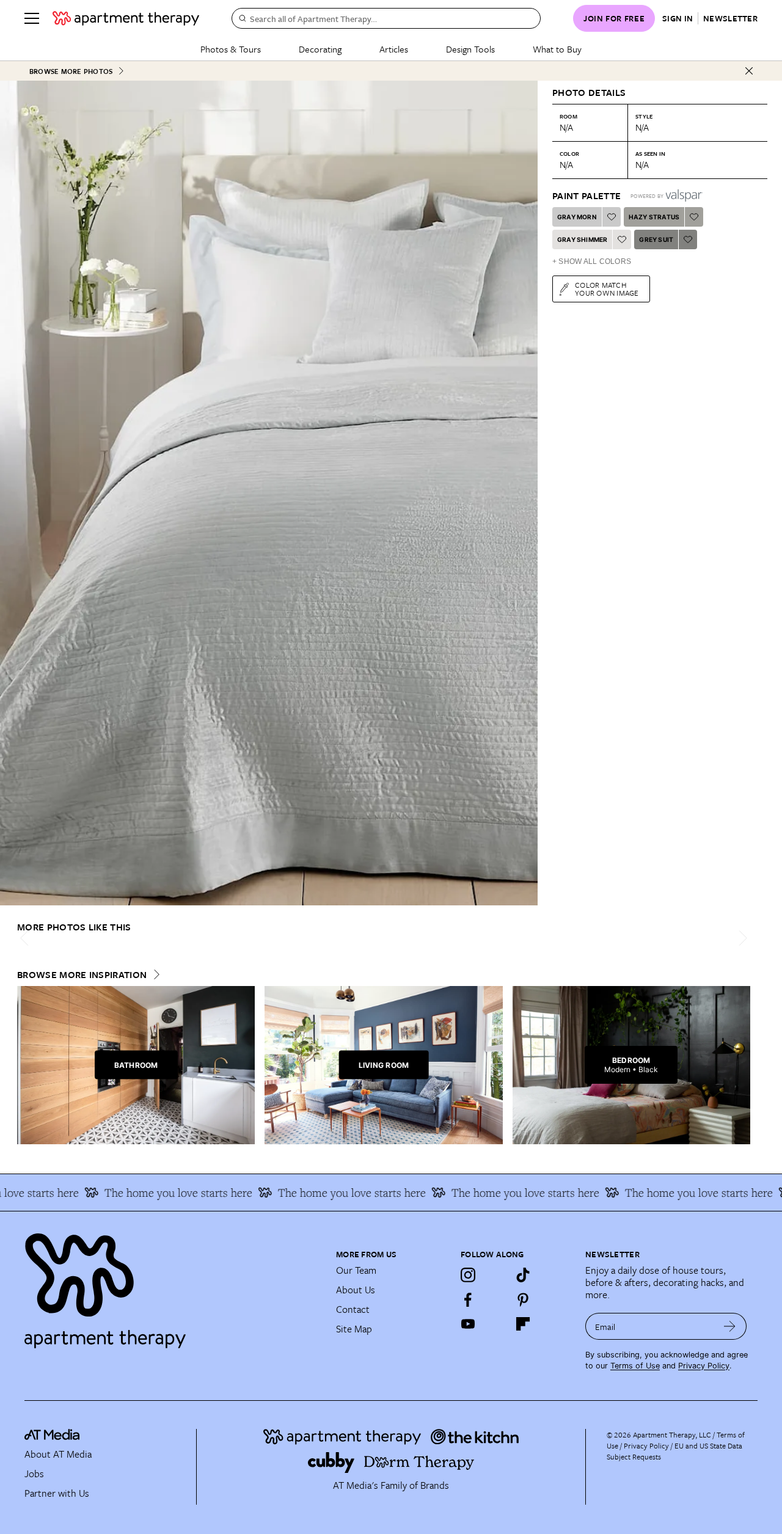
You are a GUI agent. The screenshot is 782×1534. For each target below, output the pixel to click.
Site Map (354, 1328)
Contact (353, 1309)
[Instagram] (468, 1275)
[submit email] (730, 1326)
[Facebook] (468, 1299)
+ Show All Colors (591, 261)
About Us (355, 1289)
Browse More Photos (70, 71)
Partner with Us (56, 1493)
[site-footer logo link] (51, 1436)
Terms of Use (635, 1365)
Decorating (320, 49)
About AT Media (58, 1454)
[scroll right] (740, 938)
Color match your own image (607, 288)
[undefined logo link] (126, 18)
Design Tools (470, 49)
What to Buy (557, 49)
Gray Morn (577, 217)
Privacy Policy (703, 1365)
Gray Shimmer (582, 239)
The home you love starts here (156, 1192)
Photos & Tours (230, 49)
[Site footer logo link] (172, 1285)
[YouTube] (468, 1324)
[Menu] (31, 18)
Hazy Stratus (654, 217)
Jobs (34, 1473)
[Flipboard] (523, 1324)
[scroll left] (27, 938)
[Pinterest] (523, 1299)
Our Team (356, 1270)
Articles (393, 49)
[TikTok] (523, 1275)
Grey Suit (656, 239)
